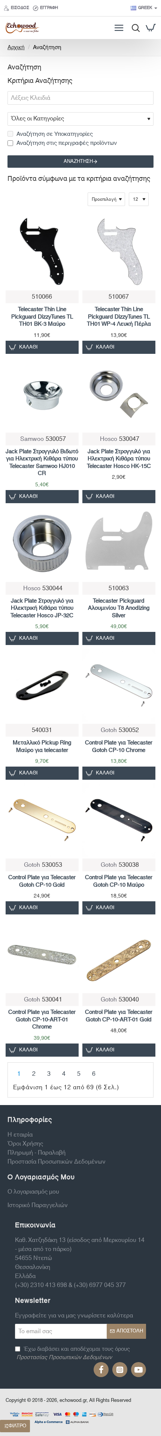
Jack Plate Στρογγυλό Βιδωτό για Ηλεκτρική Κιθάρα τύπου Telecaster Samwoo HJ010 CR (42, 463)
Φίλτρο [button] (17, 1425)
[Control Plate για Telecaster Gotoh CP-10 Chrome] (118, 685)
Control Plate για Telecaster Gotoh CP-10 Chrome (118, 746)
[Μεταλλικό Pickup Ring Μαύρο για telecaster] (42, 685)
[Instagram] (119, 1369)
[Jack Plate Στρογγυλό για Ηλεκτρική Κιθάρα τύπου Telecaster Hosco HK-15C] (118, 394)
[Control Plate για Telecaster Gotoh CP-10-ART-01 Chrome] (42, 954)
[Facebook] (101, 1369)
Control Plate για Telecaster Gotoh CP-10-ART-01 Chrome (42, 1020)
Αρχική (16, 48)
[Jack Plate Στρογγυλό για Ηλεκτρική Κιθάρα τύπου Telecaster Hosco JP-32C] (42, 543)
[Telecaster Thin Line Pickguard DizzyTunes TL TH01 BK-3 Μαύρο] (42, 252)
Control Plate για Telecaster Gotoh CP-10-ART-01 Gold (118, 1016)
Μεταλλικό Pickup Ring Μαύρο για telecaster (42, 746)
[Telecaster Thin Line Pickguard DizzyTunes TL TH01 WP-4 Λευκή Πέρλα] (118, 252)
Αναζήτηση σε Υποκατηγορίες (54, 134)
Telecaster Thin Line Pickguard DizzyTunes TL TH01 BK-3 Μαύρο (42, 317)
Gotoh (109, 730)
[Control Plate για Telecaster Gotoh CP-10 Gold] (42, 820)
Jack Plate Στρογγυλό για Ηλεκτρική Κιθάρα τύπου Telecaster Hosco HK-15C (119, 459)
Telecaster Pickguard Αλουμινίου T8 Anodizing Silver (118, 608)
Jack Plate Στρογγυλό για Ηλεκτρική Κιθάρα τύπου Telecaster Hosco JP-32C (41, 608)
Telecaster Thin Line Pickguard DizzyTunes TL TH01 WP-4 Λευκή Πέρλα (119, 317)
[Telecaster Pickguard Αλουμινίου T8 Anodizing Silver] (118, 543)
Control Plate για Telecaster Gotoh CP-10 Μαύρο (118, 881)
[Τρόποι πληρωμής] (62, 1417)
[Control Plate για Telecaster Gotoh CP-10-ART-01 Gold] (118, 954)
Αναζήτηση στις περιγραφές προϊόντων (66, 143)
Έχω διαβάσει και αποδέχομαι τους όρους (73, 1353)
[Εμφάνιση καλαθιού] (150, 28)
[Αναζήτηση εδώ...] (133, 28)
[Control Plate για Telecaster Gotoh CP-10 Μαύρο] (118, 820)
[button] (24, 347)
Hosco (108, 439)
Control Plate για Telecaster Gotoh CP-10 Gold (42, 881)
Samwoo (32, 439)
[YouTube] (138, 1369)
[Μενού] (118, 28)
